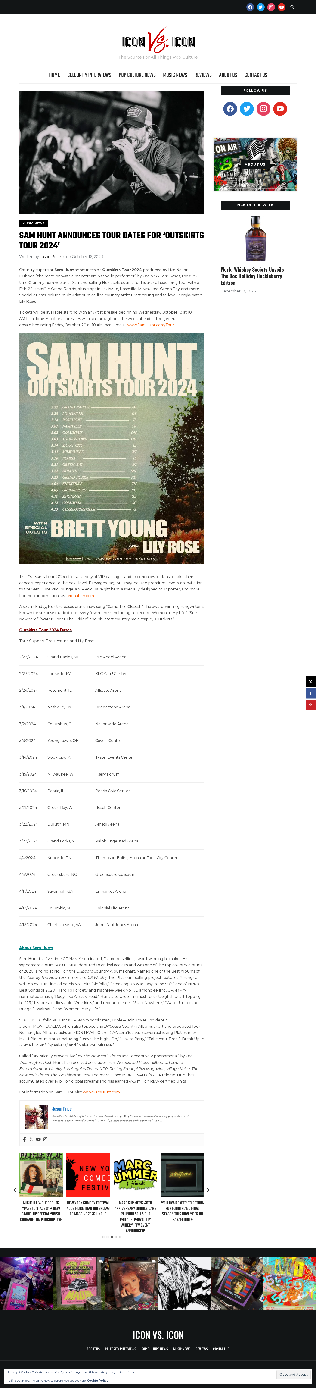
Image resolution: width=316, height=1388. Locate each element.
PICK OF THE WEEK (255, 205)
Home (54, 75)
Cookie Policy (97, 1380)
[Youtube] (38, 1139)
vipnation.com (81, 596)
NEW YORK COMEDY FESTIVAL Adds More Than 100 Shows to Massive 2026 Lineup (40, 1209)
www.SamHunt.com (101, 1092)
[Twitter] (31, 1139)
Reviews (203, 75)
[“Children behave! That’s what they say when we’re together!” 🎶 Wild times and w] (131, 1283)
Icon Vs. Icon (158, 1335)
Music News (175, 75)
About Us (228, 75)
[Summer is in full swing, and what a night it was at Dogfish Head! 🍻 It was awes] (79, 1283)
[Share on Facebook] (311, 693)
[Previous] (15, 1190)
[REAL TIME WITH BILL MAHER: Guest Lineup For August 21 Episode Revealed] (182, 1156)
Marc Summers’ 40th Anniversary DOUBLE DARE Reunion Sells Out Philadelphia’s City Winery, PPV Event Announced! (88, 1217)
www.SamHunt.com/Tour (150, 325)
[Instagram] (45, 1139)
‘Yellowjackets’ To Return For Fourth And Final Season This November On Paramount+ (135, 1212)
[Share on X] (311, 681)
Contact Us (256, 75)
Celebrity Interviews (89, 75)
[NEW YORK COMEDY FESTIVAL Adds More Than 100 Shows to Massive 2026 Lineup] (41, 1156)
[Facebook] (24, 1139)
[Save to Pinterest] (311, 705)
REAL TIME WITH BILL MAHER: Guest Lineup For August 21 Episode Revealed (182, 1209)
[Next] (208, 1190)
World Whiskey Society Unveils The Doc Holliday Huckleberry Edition (252, 276)
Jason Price (50, 256)
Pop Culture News (137, 75)
